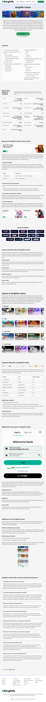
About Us (3, 680)
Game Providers (8, 62)
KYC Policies (37, 678)
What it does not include (30, 76)
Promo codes (28, 70)
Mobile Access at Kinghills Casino (33, 72)
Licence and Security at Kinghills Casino (13, 64)
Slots (27, 53)
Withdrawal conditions (30, 60)
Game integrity (8, 67)
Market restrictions (8, 69)
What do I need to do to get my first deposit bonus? (14, 653)
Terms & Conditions (16, 680)
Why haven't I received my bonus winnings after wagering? (16, 631)
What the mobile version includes (32, 74)
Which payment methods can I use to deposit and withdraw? (17, 620)
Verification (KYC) (29, 67)
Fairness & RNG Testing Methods (28, 681)
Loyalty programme (9, 60)
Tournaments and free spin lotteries (12, 58)
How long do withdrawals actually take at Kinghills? (15, 592)
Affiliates (36, 682)
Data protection (8, 65)
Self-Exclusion (15, 678)
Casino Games (28, 1)
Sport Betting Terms (38, 680)
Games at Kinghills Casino (31, 50)
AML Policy (4, 684)
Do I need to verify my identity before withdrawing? (15, 611)
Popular (27, 51)
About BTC (4, 682)
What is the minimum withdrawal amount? (13, 603)
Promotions (22, 1)
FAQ (24, 684)
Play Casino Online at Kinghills (11, 50)
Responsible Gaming (16, 684)
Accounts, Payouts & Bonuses (16, 683)
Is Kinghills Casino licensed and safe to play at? (13, 581)
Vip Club (33, 1)
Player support (8, 70)
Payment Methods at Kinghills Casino (34, 58)
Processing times (29, 62)
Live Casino (28, 55)
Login (17, 1)
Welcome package (8, 55)
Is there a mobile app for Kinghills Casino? (12, 642)
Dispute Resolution (27, 678)
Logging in (28, 69)
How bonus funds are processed (11, 56)
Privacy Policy (26, 683)
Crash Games (28, 56)
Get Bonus (41, 1)
